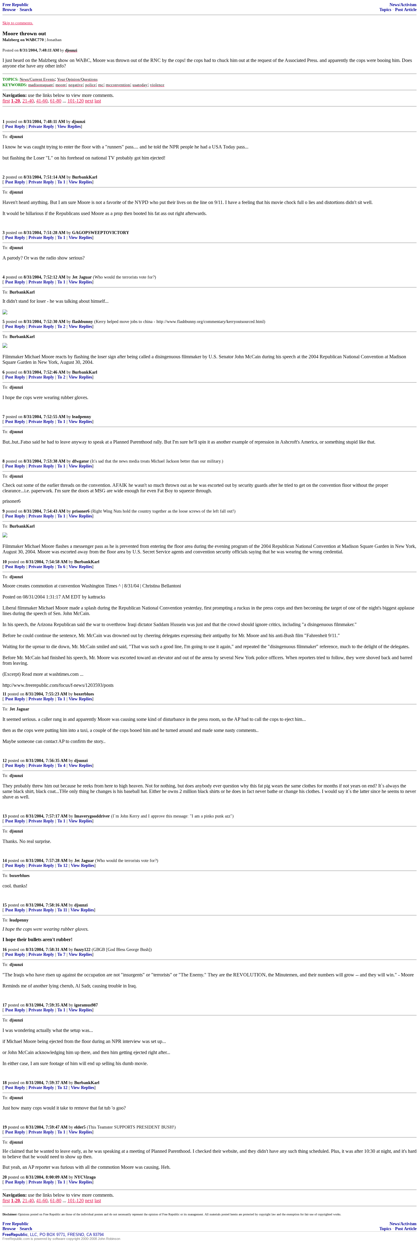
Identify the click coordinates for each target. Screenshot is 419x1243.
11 (4, 694)
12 (4, 760)
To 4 (61, 765)
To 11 (62, 910)
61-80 (55, 100)
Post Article (406, 9)
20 (4, 1177)
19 (4, 1127)
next (89, 100)
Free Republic (15, 4)
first (6, 100)
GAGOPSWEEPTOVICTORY (100, 232)
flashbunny (82, 321)
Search (26, 9)
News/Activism (403, 4)
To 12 (62, 865)
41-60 (42, 100)
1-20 (15, 100)
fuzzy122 (82, 949)
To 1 (61, 182)
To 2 (61, 326)
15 (4, 905)
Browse (9, 9)
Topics (385, 9)
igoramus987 (86, 1005)
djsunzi (78, 121)
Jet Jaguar (82, 277)
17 (4, 1005)
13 (4, 816)
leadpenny (81, 416)
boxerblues (84, 694)
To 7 (61, 954)
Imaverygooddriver (92, 816)
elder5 (80, 1127)
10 (4, 562)
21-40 (28, 100)
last (97, 100)
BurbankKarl (84, 177)
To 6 (61, 566)
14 (4, 860)
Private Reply (41, 126)
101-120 (75, 100)
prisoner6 (81, 511)
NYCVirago (85, 1177)
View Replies (69, 126)
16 (4, 949)
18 (4, 1082)
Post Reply (15, 126)
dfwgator (80, 461)
